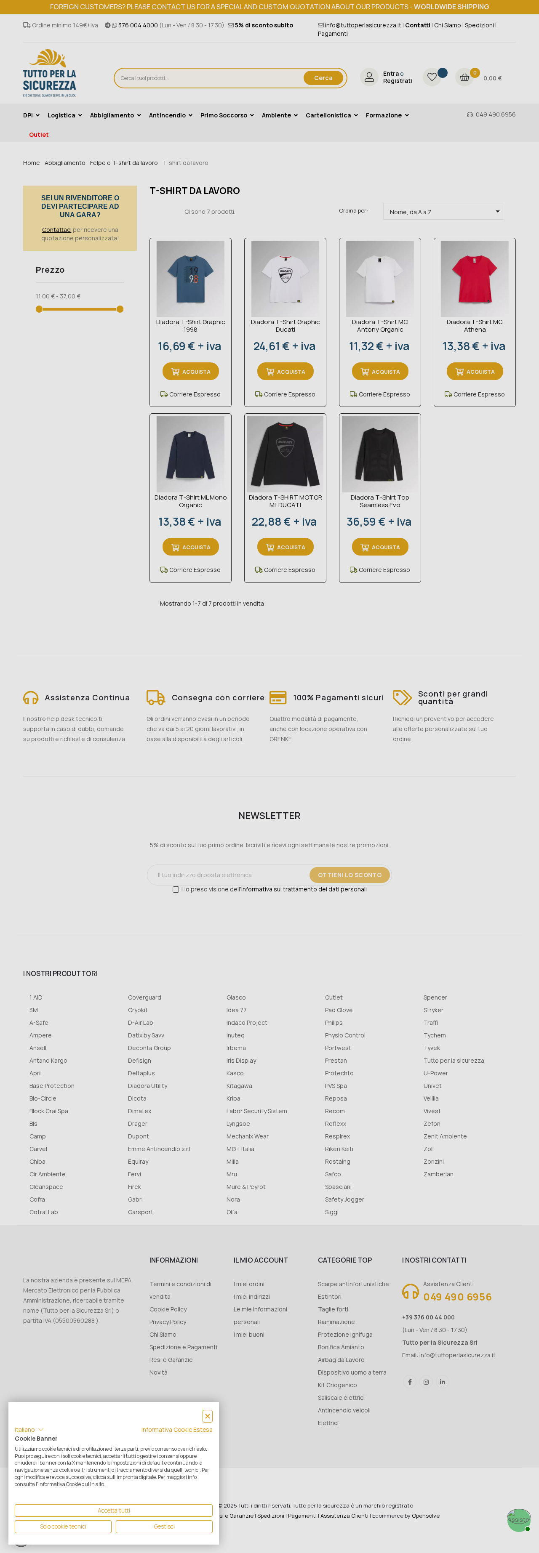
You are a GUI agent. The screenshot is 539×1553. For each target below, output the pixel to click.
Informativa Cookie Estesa (177, 1429)
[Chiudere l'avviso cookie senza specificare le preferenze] (208, 1416)
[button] (29, 1430)
